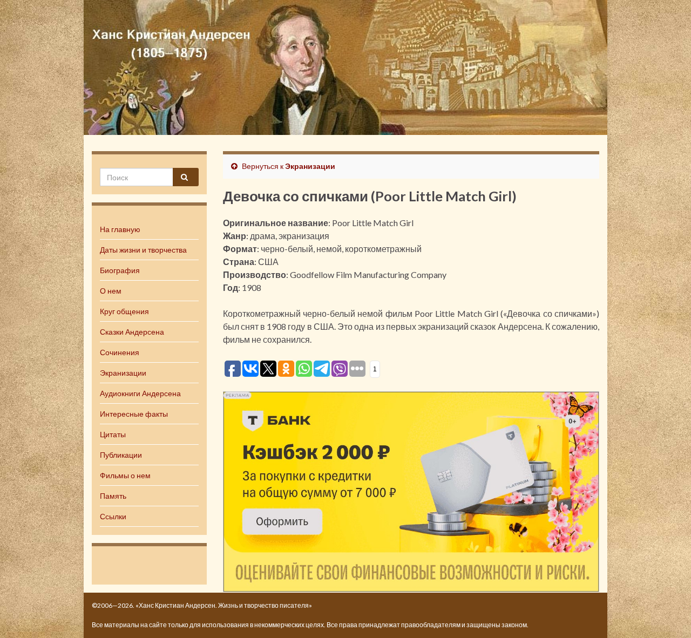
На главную (120, 229)
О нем (110, 290)
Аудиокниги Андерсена (140, 393)
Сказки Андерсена (132, 331)
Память (113, 495)
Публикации (121, 454)
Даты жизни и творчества (143, 249)
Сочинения (119, 352)
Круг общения (124, 311)
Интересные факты (134, 413)
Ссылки (113, 516)
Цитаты (113, 434)
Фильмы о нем (125, 475)
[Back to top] (666, 613)
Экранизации (123, 372)
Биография (120, 270)
